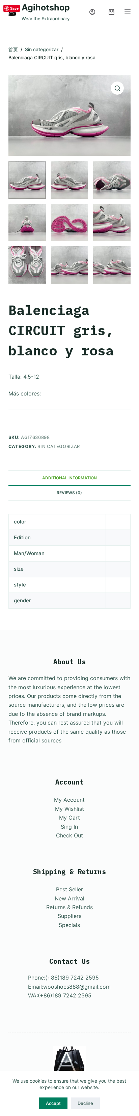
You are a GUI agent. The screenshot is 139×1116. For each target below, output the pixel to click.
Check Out (69, 835)
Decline (85, 1103)
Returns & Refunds (69, 907)
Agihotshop (46, 7)
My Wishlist (69, 808)
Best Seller (69, 889)
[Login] (92, 12)
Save (14, 8)
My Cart (69, 817)
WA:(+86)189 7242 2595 (59, 995)
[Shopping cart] (111, 12)
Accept (53, 1103)
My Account (69, 799)
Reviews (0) (69, 492)
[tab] (69, 477)
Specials (69, 925)
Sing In (69, 826)
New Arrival (69, 898)
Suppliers (69, 916)
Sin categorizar (58, 446)
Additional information (69, 477)
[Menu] (127, 12)
